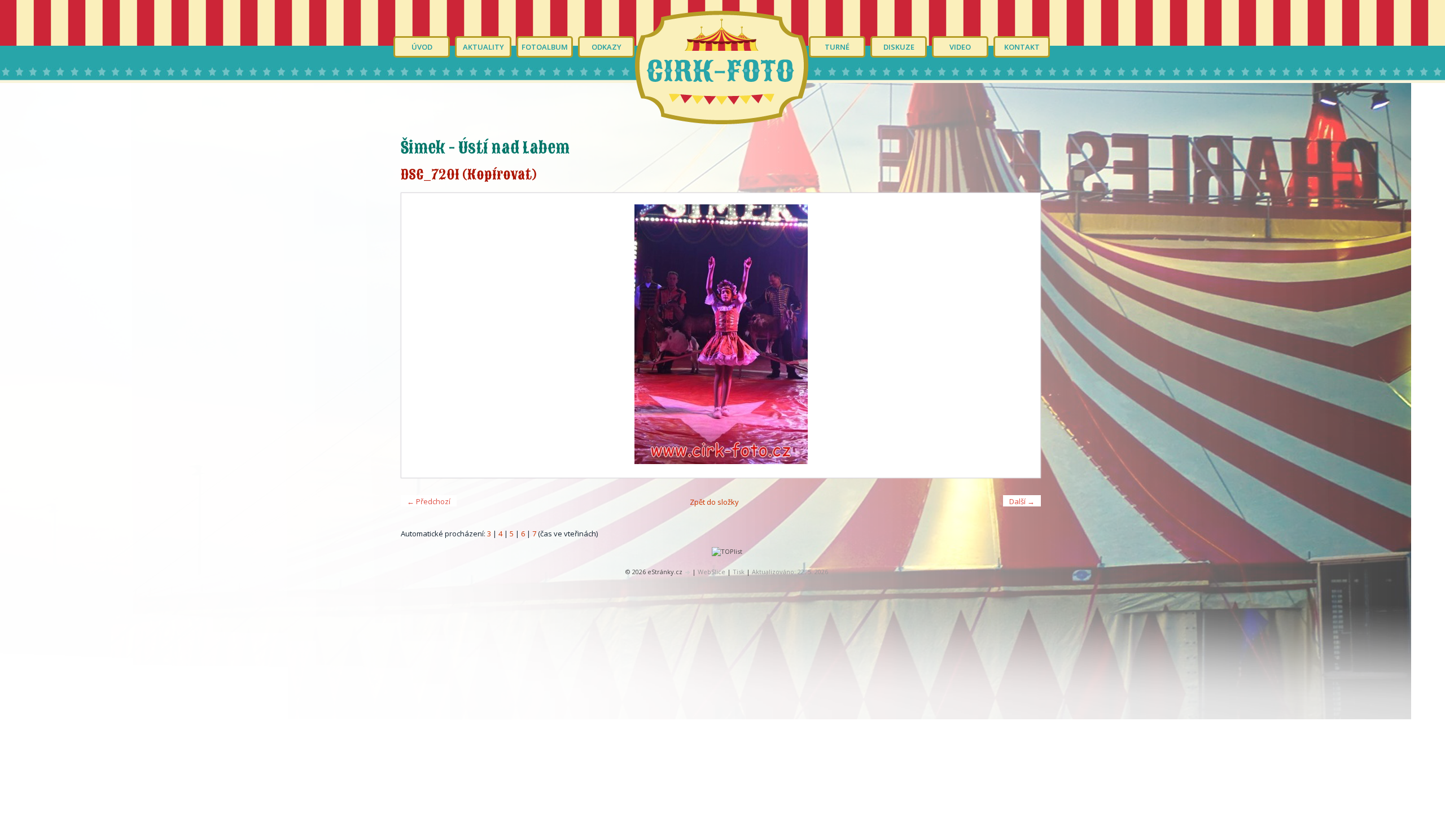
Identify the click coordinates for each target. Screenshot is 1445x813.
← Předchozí (428, 501)
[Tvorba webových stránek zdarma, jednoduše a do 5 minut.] (688, 572)
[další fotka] (1022, 335)
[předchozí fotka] (419, 335)
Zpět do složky (714, 502)
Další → (1022, 501)
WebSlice (711, 571)
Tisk (739, 571)
